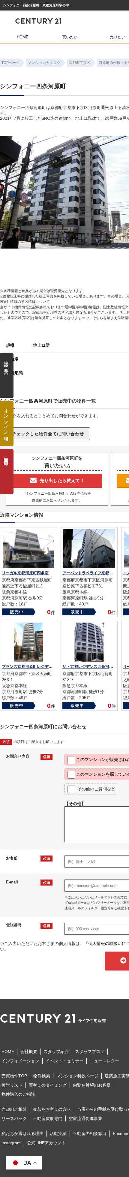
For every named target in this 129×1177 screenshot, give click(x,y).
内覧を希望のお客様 (92, 1085)
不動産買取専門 (47, 1118)
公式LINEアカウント (46, 1142)
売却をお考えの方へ (52, 1109)
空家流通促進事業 (85, 1118)
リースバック (14, 1118)
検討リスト (12, 1085)
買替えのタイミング (48, 1085)
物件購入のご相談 (18, 1094)
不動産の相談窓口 (89, 1133)
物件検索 (41, 1075)
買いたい (70, 37)
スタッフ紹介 (56, 1051)
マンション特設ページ (77, 1075)
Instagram (11, 1142)
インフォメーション (20, 1060)
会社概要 (28, 1051)
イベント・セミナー (64, 1060)
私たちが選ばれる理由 (23, 1133)
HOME (22, 37)
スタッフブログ (89, 1051)
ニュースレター (104, 1060)
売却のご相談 (14, 1109)
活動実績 (58, 1133)
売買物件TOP (14, 1075)
